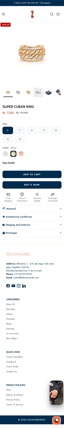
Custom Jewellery (14, 357)
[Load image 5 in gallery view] (32, 54)
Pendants (10, 319)
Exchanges (11, 233)
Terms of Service (14, 404)
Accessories (12, 333)
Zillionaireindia (36, 419)
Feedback (11, 361)
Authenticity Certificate (19, 216)
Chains (9, 314)
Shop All (10, 304)
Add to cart (32, 174)
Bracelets (10, 309)
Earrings (10, 328)
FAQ (8, 390)
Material (11, 208)
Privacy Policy (13, 399)
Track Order (12, 366)
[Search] (53, 14)
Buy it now (32, 184)
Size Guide (8, 162)
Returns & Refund (14, 395)
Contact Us (11, 371)
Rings (8, 323)
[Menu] (3, 14)
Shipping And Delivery (18, 225)
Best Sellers (12, 338)
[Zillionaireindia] (32, 14)
